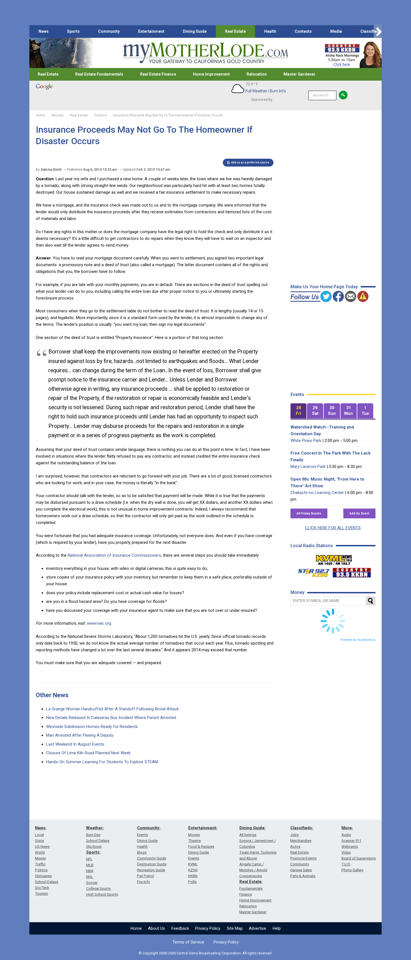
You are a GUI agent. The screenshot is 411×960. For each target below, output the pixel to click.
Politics (41, 870)
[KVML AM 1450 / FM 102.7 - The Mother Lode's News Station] (334, 558)
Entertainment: (202, 827)
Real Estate (235, 31)
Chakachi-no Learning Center (317, 492)
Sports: (93, 852)
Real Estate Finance (158, 74)
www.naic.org (99, 623)
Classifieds (370, 31)
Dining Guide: (252, 827)
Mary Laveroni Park (307, 466)
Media (336, 31)
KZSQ (193, 870)
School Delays (46, 882)
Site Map (235, 928)
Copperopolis (250, 876)
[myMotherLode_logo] (205, 53)
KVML (193, 864)
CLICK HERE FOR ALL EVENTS (333, 527)
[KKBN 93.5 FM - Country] (352, 571)
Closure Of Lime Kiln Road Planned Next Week (88, 752)
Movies (194, 835)
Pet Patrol (145, 876)
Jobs (294, 835)
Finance (245, 894)
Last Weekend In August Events (75, 744)
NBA (89, 871)
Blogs (142, 852)
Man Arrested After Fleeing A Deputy (79, 735)
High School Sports (102, 894)
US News (42, 846)
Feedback (180, 928)
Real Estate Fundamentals (99, 74)
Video (346, 852)
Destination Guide (151, 864)
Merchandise (300, 841)
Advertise (257, 928)
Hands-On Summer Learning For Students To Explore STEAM (102, 761)
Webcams (349, 846)
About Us (156, 928)
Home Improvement (211, 74)
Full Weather (256, 91)
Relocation (257, 74)
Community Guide (151, 858)
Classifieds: (301, 827)
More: (347, 827)
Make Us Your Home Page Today (324, 286)
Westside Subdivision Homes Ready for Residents (92, 726)
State (39, 841)
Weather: (95, 827)
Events (142, 835)
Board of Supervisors (358, 858)
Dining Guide (195, 31)
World (40, 852)
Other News (52, 695)
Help (277, 928)
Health (270, 31)
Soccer (92, 883)
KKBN (192, 876)
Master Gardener (299, 74)
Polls (192, 882)
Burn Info (278, 91)
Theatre (194, 841)
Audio (346, 835)
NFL (89, 859)
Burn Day (93, 835)
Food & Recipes (201, 846)
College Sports (98, 888)
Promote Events (303, 858)
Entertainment (151, 31)
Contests (303, 31)
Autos (295, 846)
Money (40, 858)
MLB (89, 865)
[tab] (298, 411)
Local (39, 835)
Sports (73, 31)
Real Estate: (251, 881)
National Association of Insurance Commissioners (114, 555)
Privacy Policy (207, 928)
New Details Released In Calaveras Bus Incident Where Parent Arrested (111, 717)
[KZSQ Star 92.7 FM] (311, 571)
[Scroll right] (378, 31)
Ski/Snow (94, 846)
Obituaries (43, 876)
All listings (247, 835)
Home (136, 928)
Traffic (40, 864)
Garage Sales (301, 870)
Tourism (41, 893)
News (44, 31)
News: (40, 827)
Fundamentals (251, 888)
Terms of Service (188, 942)
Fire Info (143, 882)
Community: (148, 827)
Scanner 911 (351, 841)
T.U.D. (346, 864)
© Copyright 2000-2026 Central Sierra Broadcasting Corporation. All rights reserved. (205, 953)
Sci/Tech (42, 888)
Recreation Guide (151, 870)
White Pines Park (305, 440)
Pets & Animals (302, 876)
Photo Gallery (352, 870)
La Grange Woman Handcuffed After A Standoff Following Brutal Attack (112, 708)
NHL (89, 877)
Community (109, 31)
